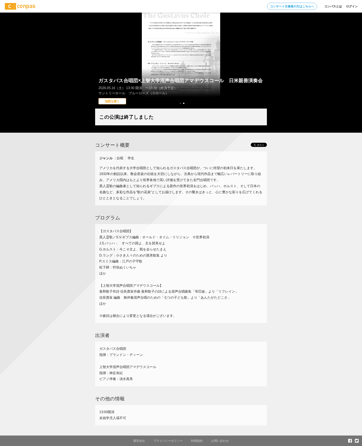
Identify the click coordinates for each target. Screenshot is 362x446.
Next (261, 68)
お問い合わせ (220, 440)
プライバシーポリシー (168, 440)
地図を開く (112, 101)
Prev (100, 68)
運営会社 (139, 440)
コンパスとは (333, 6)
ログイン (352, 6)
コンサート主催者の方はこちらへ (292, 6)
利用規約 (197, 440)
